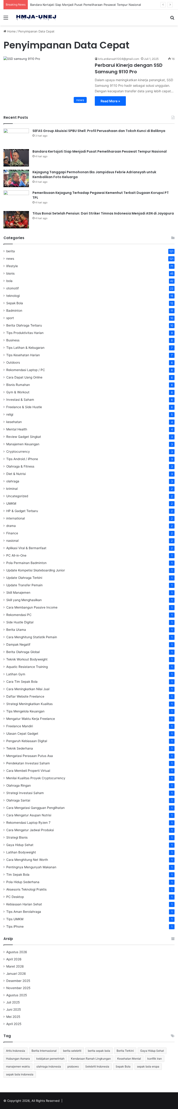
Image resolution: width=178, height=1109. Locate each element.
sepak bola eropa (148, 1066)
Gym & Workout (17, 392)
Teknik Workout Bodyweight (27, 659)
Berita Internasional (44, 1050)
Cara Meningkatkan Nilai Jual (27, 689)
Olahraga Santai (18, 800)
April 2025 (13, 1024)
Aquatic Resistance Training (27, 667)
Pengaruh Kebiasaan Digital (26, 741)
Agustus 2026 (16, 952)
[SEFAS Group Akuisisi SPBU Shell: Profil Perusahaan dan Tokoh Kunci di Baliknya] (16, 137)
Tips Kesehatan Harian (23, 355)
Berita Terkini (125, 1050)
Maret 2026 (15, 966)
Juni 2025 (13, 1009)
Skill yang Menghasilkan (24, 600)
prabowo (73, 1066)
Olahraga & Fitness (20, 466)
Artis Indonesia (15, 1050)
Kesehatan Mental (129, 1058)
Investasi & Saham (20, 399)
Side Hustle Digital (19, 622)
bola (9, 281)
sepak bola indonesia (19, 1074)
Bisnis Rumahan (18, 385)
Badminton (14, 310)
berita (10, 251)
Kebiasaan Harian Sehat (24, 904)
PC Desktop (15, 897)
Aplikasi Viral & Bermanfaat (26, 548)
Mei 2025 (13, 1017)
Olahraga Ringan (18, 785)
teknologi (13, 296)
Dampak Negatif (18, 644)
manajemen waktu (18, 1066)
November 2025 (18, 988)
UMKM (11, 503)
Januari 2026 (16, 973)
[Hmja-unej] (36, 17)
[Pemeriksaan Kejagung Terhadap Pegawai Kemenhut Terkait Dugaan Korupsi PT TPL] (16, 199)
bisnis (10, 273)
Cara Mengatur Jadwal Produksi (30, 830)
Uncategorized (17, 496)
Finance (12, 533)
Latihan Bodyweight (21, 852)
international (15, 518)
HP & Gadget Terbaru (22, 511)
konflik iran (154, 1058)
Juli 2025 (13, 1002)
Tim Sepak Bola (17, 874)
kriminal (12, 488)
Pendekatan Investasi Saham (28, 763)
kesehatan (14, 422)
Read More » (110, 101)
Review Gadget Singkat (23, 437)
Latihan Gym (15, 674)
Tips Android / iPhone (22, 459)
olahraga (12, 481)
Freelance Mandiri (19, 726)
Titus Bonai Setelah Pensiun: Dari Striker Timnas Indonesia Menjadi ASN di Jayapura (103, 213)
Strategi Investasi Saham (25, 793)
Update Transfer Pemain (24, 585)
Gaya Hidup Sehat (19, 845)
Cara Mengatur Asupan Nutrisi (28, 815)
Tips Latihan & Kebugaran (25, 347)
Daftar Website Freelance (25, 696)
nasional (12, 540)
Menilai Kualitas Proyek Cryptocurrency (35, 778)
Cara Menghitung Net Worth (27, 860)
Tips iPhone (15, 926)
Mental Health (16, 429)
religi (9, 414)
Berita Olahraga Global (23, 652)
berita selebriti (72, 1050)
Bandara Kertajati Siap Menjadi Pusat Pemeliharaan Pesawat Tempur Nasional (85, 4)
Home (11, 31)
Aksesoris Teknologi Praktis (26, 889)
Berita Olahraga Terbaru (24, 325)
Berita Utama (16, 629)
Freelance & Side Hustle (24, 407)
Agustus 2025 (16, 995)
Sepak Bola (14, 303)
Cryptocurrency (18, 451)
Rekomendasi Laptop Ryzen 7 (28, 822)
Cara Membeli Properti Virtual (28, 770)
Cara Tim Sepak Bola (22, 681)
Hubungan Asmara (18, 1058)
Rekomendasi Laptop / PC (25, 370)
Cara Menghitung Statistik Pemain (31, 637)
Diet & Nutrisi (16, 474)
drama (11, 526)
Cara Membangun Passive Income (31, 607)
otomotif (12, 288)
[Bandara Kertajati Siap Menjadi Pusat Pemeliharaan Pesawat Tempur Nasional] (16, 158)
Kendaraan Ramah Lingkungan (91, 1058)
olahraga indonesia (48, 1066)
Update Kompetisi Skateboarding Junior (35, 570)
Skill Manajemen (18, 592)
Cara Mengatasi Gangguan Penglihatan (35, 808)
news (10, 258)
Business (12, 340)
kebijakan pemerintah (50, 1058)
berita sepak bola (99, 1050)
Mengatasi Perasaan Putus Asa (29, 756)
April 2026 (14, 959)
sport (10, 318)
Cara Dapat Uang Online (24, 377)
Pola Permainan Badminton (26, 563)
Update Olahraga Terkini (24, 578)
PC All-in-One (16, 555)
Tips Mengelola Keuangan (25, 711)
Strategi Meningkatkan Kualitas (29, 704)
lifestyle (12, 266)
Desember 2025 (18, 981)
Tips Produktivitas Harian (25, 333)
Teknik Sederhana (19, 748)
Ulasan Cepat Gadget (22, 733)
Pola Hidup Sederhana (22, 882)
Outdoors (13, 362)
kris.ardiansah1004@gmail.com (118, 59)
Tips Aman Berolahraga (23, 911)
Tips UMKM (14, 919)
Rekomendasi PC (19, 615)
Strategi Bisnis (17, 837)
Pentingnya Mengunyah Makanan (31, 867)
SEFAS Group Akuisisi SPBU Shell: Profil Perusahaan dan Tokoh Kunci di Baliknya (98, 130)
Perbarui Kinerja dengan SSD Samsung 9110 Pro (128, 68)
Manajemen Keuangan (22, 444)
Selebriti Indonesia (97, 1066)
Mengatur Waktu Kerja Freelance (30, 719)
